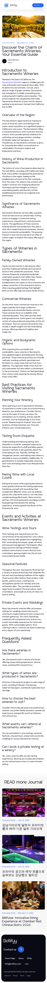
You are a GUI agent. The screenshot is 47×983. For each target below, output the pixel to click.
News (21, 958)
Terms (22, 976)
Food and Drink (8, 43)
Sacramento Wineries (11, 82)
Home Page (10, 958)
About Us (7, 976)
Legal (28, 976)
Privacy (15, 976)
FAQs (29, 958)
